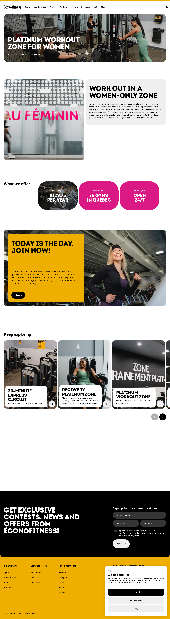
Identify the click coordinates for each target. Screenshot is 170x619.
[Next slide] (162, 416)
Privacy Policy (133, 535)
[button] (112, 571)
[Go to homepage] (12, 7)
